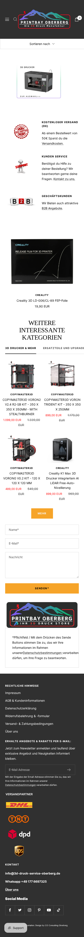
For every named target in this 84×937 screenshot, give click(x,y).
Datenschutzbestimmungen (42, 653)
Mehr (42, 513)
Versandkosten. (53, 143)
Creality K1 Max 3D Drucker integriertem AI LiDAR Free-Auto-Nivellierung (62, 480)
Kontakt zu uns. (64, 179)
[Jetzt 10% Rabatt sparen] (69, 769)
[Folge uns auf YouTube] (49, 910)
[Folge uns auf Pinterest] (39, 910)
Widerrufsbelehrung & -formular (27, 716)
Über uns (11, 731)
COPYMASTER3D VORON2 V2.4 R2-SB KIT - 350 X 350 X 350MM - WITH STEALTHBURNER (22, 407)
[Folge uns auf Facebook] (10, 910)
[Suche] (15, 19)
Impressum (13, 693)
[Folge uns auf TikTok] (58, 910)
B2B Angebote (52, 208)
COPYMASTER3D (21, 394)
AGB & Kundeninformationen (25, 700)
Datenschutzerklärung (20, 708)
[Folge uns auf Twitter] (20, 910)
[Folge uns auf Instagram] (29, 910)
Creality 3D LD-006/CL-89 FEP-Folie (42, 300)
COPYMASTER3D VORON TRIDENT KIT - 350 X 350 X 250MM (62, 404)
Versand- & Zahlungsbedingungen (29, 723)
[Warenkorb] (77, 19)
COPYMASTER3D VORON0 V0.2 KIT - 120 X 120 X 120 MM (21, 478)
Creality (42, 295)
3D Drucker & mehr (20, 348)
